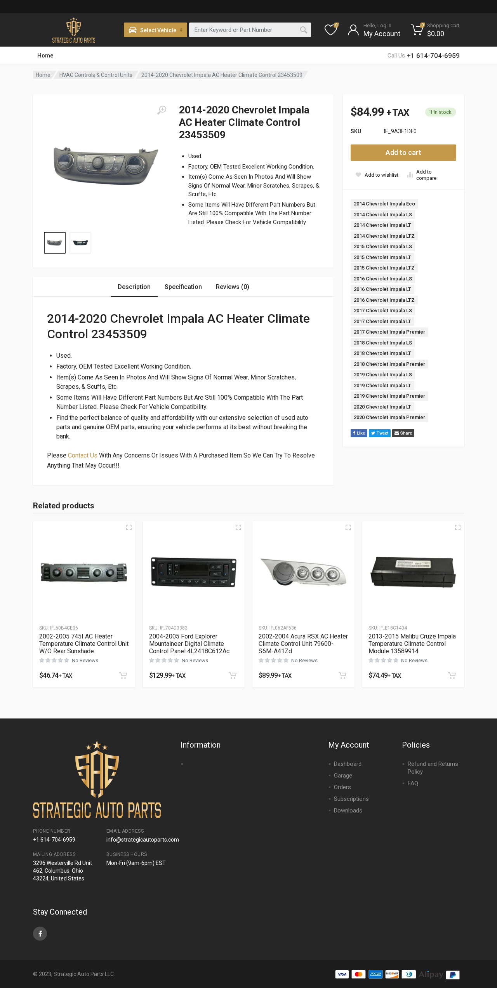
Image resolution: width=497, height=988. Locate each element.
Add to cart (403, 152)
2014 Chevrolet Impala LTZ (384, 236)
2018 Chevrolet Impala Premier (389, 364)
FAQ (413, 783)
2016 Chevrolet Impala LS (383, 279)
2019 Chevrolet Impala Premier (389, 396)
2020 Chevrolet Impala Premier (389, 417)
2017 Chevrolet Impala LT (382, 321)
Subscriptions (351, 798)
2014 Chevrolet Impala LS (383, 214)
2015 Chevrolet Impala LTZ (384, 268)
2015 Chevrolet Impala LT (382, 257)
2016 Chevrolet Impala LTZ (384, 300)
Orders (342, 787)
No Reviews (85, 660)
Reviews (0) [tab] (232, 286)
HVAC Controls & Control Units (95, 75)
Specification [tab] (183, 286)
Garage (343, 775)
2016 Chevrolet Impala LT (382, 289)
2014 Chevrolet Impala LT (382, 225)
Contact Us (82, 455)
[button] (123, 675)
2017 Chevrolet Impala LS (383, 310)
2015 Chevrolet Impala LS (383, 246)
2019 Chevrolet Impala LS (383, 374)
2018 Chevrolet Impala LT (382, 353)
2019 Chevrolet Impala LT (382, 385)
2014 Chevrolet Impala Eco (384, 204)
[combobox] (250, 30)
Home (45, 55)
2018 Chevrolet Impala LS (383, 343)
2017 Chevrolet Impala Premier (389, 332)
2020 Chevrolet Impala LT (382, 407)
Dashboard (347, 763)
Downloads (348, 810)
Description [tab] (134, 286)
